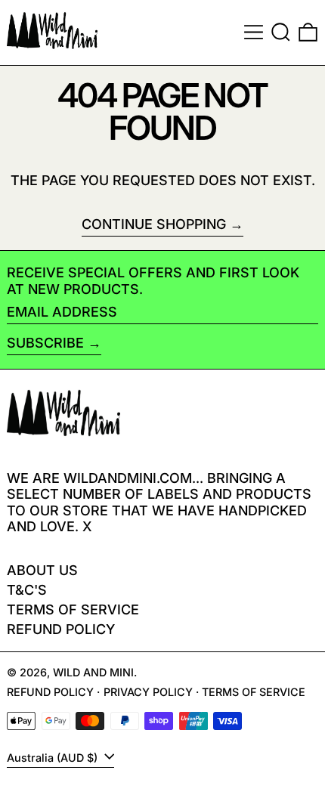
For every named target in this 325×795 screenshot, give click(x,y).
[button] (281, 32)
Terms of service (253, 691)
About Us (42, 570)
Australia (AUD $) (54, 757)
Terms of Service (73, 609)
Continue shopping (154, 224)
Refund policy (61, 629)
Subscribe (45, 343)
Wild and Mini (93, 672)
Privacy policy (148, 691)
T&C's (27, 590)
